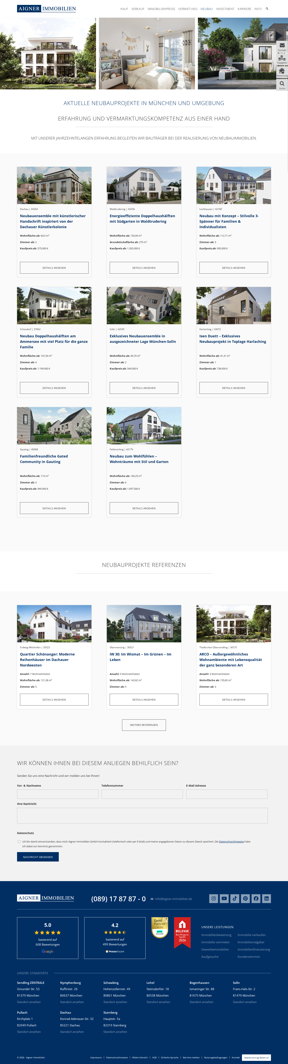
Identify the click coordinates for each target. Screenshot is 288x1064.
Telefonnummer (112, 785)
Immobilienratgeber (251, 942)
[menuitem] (124, 9)
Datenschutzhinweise (231, 841)
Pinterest (245, 898)
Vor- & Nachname (29, 785)
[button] (282, 47)
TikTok (234, 898)
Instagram (213, 898)
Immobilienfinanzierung (254, 949)
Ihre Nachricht (26, 804)
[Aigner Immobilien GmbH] (46, 8)
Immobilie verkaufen (252, 935)
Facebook (256, 898)
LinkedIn (266, 898)
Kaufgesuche (209, 957)
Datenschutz (25, 833)
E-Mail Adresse (196, 785)
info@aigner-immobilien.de (173, 899)
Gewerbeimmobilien (215, 949)
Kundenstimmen (249, 957)
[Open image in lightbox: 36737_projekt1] (91, 85)
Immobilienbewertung (216, 935)
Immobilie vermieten (215, 942)
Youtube (224, 898)
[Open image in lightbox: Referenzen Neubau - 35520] (190, 85)
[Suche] (267, 9)
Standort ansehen (29, 1002)
